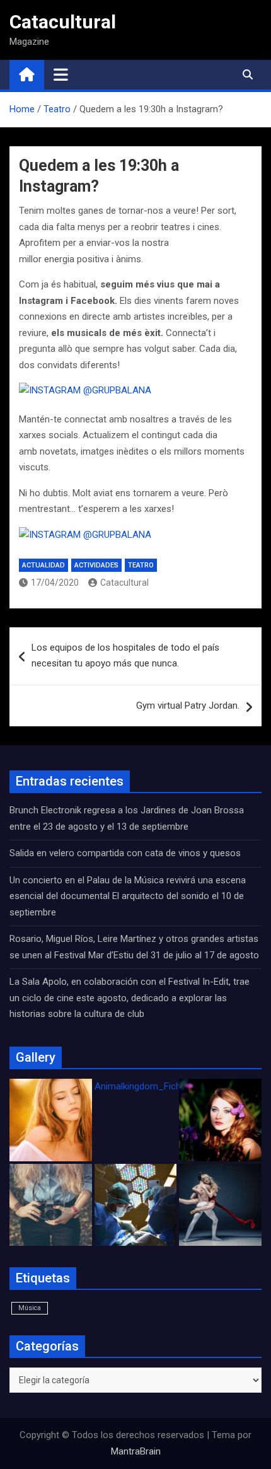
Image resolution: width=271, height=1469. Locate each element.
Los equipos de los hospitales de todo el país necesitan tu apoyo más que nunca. (125, 656)
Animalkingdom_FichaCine (149, 1086)
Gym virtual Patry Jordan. (187, 705)
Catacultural (62, 22)
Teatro (141, 565)
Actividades (96, 565)
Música (29, 1308)
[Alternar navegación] (61, 74)
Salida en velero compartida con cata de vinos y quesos (125, 853)
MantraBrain (136, 1451)
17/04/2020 (55, 583)
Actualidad (43, 565)
